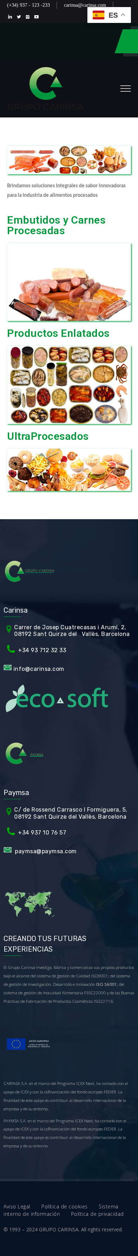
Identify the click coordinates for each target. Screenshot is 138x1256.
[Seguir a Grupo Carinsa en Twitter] (20, 16)
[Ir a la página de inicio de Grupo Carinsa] (47, 88)
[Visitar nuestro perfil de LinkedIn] (11, 16)
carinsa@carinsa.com (85, 5)
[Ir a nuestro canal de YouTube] (38, 16)
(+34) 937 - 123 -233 (28, 5)
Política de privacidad (97, 1214)
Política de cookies (70, 1206)
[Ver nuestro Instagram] (29, 16)
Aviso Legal (22, 1206)
